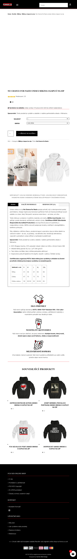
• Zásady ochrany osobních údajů (19, 493)
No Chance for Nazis (42, 141)
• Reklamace (12, 533)
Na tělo (14, 14)
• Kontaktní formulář (14, 506)
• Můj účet (11, 523)
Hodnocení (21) (49, 204)
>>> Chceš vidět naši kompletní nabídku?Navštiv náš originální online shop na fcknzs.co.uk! (38, 541)
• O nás (10, 479)
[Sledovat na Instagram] (9, 510)
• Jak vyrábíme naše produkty (17, 526)
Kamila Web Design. (42, 557)
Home (9, 14)
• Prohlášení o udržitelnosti (16, 483)
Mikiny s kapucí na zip (28, 14)
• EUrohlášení (15, 490)
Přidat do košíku (28, 133)
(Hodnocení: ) (21, 96)
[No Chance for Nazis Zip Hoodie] (22, 185)
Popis (13, 204)
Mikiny (19, 14)
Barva (17, 123)
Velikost (17, 119)
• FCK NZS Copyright (15, 486)
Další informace (28, 204)
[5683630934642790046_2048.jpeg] (54, 185)
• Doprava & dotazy (14, 530)
